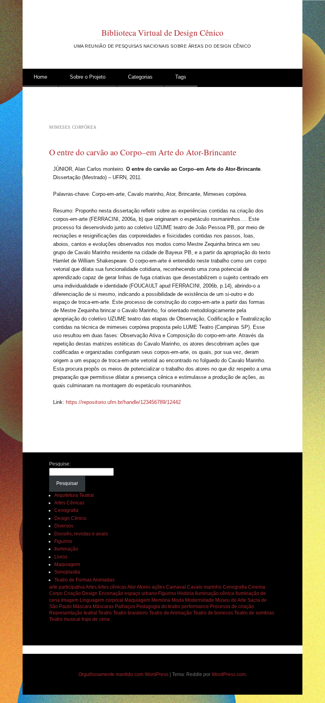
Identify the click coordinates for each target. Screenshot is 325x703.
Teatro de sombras (254, 613)
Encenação (111, 593)
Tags (180, 77)
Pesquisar (67, 483)
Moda (178, 600)
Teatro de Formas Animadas (84, 580)
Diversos (63, 526)
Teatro (105, 613)
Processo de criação (232, 606)
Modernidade (199, 600)
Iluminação (66, 549)
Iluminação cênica (214, 593)
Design (90, 593)
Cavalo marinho (204, 587)
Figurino (63, 541)
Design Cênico (70, 518)
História (185, 593)
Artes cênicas (112, 587)
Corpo (56, 593)
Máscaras (103, 606)
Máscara (82, 606)
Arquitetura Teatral (74, 495)
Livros (60, 557)
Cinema (256, 587)
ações (158, 587)
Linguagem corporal (101, 600)
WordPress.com (229, 674)
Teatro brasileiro (130, 613)
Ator (131, 587)
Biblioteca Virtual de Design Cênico (162, 32)
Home (40, 77)
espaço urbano (140, 593)
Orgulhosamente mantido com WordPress (123, 674)
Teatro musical (64, 619)
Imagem (69, 600)
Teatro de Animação (170, 613)
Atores (144, 587)
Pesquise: (60, 464)
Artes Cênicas (69, 503)
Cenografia (66, 510)
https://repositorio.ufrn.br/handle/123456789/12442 (123, 402)
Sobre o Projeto (87, 77)
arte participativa (67, 587)
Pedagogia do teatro (158, 606)
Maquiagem (67, 564)
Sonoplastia (67, 572)
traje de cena (96, 619)
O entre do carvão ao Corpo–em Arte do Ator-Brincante (142, 152)
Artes (91, 587)
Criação (72, 593)
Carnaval (176, 587)
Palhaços (125, 606)
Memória (160, 600)
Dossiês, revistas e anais (81, 534)
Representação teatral (73, 613)
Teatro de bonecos (213, 613)
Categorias (140, 77)
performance (195, 606)
